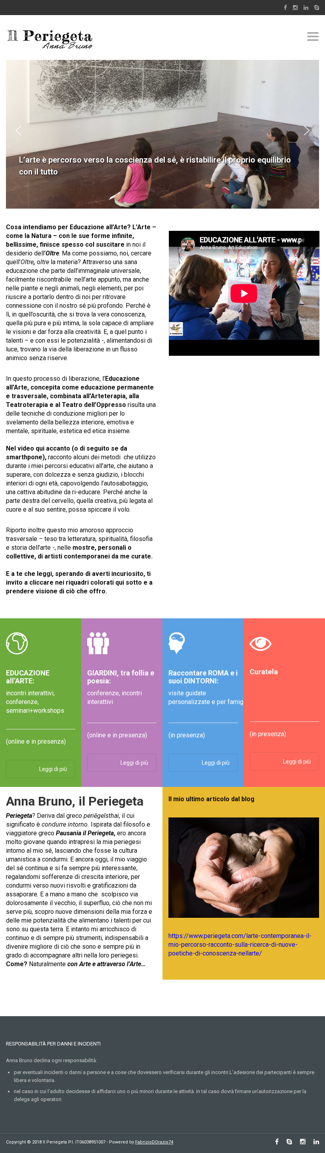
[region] (162, 130)
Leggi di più (53, 769)
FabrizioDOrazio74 (154, 1142)
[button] (18, 130)
